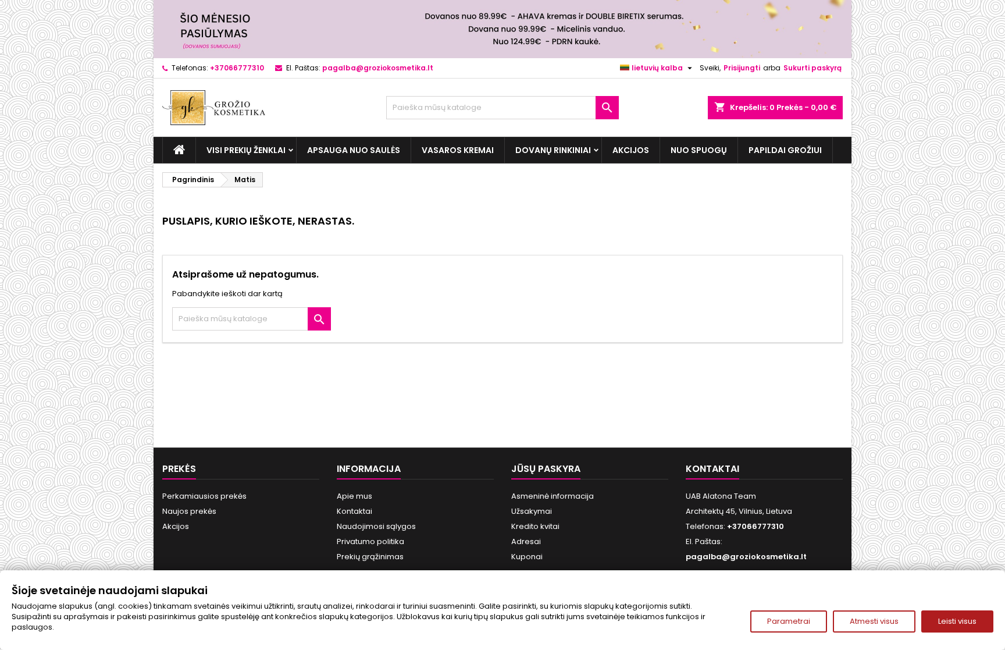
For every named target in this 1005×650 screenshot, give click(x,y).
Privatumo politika (370, 541)
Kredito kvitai (535, 526)
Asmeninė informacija (552, 496)
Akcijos (630, 150)
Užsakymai (531, 511)
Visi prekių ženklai (246, 150)
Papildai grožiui (785, 150)
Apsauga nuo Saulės (353, 150)
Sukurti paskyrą (812, 68)
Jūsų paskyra (545, 468)
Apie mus (354, 496)
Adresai (526, 541)
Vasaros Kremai (458, 150)
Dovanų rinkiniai (553, 150)
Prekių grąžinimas (370, 556)
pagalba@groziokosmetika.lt (377, 68)
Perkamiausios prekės (204, 496)
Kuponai (527, 556)
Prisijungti (742, 68)
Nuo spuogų (699, 150)
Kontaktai (354, 511)
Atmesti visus (874, 621)
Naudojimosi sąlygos (376, 526)
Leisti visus (957, 621)
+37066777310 (237, 68)
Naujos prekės (189, 511)
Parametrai (788, 621)
